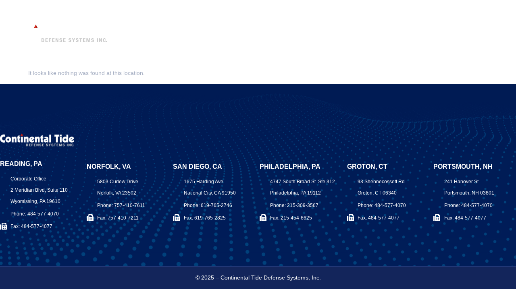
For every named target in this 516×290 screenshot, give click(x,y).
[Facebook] (491, 17)
